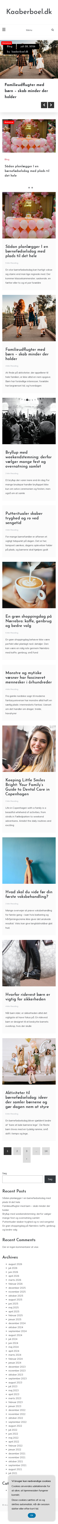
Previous (44, 105)
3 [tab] (32, 187)
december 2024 (17, 1323)
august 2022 (15, 1425)
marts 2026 (15, 1279)
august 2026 (15, 1264)
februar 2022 (16, 1445)
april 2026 (14, 1275)
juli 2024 (13, 1339)
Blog (9, 46)
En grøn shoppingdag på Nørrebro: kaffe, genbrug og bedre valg (28, 621)
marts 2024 (15, 1354)
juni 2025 (13, 1303)
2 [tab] (29, 187)
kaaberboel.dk (20, 52)
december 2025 (17, 1287)
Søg (4, 1173)
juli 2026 (13, 1268)
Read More (19, 105)
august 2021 (15, 1469)
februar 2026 (16, 1283)
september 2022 (18, 1421)
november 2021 (17, 1457)
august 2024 (15, 1335)
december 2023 (17, 1366)
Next (51, 105)
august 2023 (15, 1382)
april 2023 (14, 1394)
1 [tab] (26, 187)
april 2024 (14, 1350)
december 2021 (17, 1453)
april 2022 (14, 1441)
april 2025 (14, 1311)
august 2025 (15, 1299)
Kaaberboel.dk (29, 12)
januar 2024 (15, 1362)
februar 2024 (16, 1358)
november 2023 (17, 1370)
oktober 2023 (16, 1374)
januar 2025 (15, 1319)
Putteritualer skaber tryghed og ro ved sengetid (24, 518)
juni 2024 (13, 1343)
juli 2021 (13, 1473)
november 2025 (17, 1291)
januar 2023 (15, 1406)
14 (46, 1151)
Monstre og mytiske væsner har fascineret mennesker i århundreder (28, 677)
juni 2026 (13, 1272)
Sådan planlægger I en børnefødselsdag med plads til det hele (27, 171)
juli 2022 (13, 1429)
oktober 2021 (16, 1461)
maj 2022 (14, 1437)
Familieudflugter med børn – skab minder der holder (26, 91)
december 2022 (17, 1410)
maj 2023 (14, 1390)
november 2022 (17, 1414)
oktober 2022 (16, 1417)
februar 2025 (16, 1315)
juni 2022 (13, 1433)
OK (31, 1515)
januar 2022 (15, 1449)
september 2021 (18, 1465)
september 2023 (18, 1378)
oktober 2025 (16, 1295)
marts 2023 (15, 1398)
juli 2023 (13, 1386)
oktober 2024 (16, 1327)
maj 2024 (14, 1346)
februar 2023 (16, 1402)
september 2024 (18, 1331)
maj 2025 (14, 1307)
